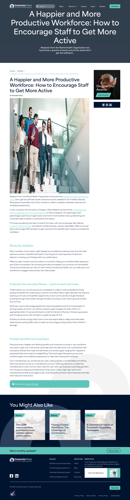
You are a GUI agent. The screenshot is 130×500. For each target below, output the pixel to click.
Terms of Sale (91, 495)
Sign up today (114, 450)
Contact (102, 6)
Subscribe (115, 6)
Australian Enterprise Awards (59, 472)
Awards (83, 6)
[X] (107, 104)
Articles (20, 71)
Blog (75, 468)
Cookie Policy (115, 495)
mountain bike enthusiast (21, 225)
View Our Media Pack (96, 473)
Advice (28, 383)
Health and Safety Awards (58, 477)
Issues (93, 6)
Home (12, 71)
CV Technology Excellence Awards (60, 468)
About (76, 463)
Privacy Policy (103, 495)
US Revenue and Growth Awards (60, 463)
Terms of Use (79, 495)
